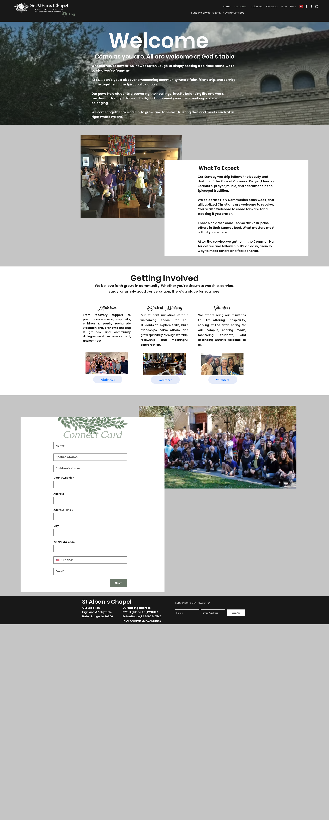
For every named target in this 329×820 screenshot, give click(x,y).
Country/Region (63, 477)
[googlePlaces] (311, 6)
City (56, 526)
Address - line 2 (63, 510)
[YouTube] (301, 6)
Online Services (234, 12)
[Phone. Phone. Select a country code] (59, 560)
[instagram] (316, 6)
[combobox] (90, 484)
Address (58, 494)
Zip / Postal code (64, 542)
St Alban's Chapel (106, 602)
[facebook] (306, 6)
